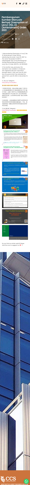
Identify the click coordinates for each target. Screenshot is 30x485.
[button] (13, 39)
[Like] (21, 245)
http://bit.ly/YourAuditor (9, 82)
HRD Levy (6, 42)
